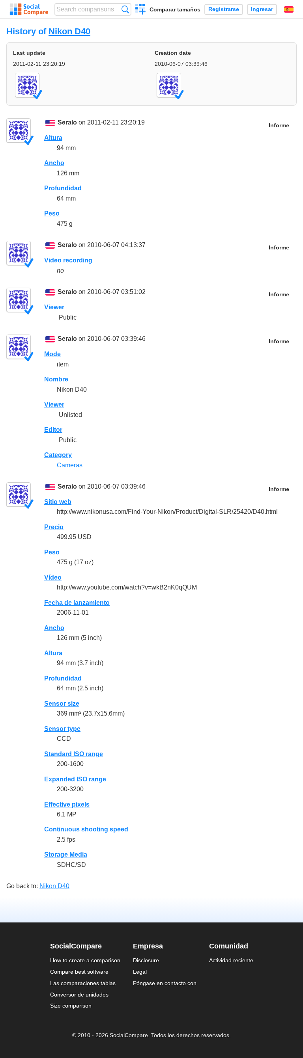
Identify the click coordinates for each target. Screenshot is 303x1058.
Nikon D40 (69, 31)
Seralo (67, 122)
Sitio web (57, 501)
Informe (279, 125)
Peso (52, 213)
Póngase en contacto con (164, 983)
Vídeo (53, 577)
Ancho (54, 163)
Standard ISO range (73, 754)
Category (58, 455)
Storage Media (65, 854)
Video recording (68, 260)
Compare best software (79, 972)
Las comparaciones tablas (83, 983)
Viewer (54, 307)
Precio (54, 527)
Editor (53, 429)
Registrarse (223, 9)
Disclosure (146, 960)
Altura (53, 137)
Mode (52, 354)
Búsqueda (125, 9)
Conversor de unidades (79, 994)
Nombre (56, 379)
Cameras (69, 465)
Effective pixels (67, 804)
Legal (140, 972)
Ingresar (262, 9)
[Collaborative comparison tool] (29, 9)
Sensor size (61, 703)
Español (289, 9)
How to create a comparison (85, 960)
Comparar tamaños (175, 9)
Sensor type (62, 728)
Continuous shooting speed (86, 829)
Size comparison (71, 1005)
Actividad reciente (231, 960)
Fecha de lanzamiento (77, 602)
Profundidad (63, 188)
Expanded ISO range (75, 779)
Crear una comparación (140, 10)
